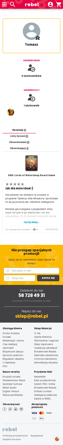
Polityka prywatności (15, 435)
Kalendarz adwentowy (46, 355)
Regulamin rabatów (13, 358)
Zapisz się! (48, 278)
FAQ (5, 366)
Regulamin (37, 435)
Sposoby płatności (13, 355)
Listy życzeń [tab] (18, 136)
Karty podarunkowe (45, 380)
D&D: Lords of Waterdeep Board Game (31, 175)
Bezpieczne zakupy (13, 351)
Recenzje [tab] (18, 130)
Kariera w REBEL (42, 398)
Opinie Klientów (43, 336)
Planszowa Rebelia (13, 394)
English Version (11, 391)
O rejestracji (9, 362)
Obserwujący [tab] (19, 148)
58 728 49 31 (31, 295)
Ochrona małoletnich (45, 358)
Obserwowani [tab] (19, 142)
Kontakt (7, 336)
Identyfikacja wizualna (46, 362)
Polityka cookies (43, 391)
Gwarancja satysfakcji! (45, 347)
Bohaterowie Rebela (45, 351)
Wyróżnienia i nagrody (46, 340)
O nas (37, 333)
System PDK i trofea (44, 383)
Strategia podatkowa (45, 394)
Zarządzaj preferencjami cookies (57, 438)
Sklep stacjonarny (43, 344)
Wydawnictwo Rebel (14, 380)
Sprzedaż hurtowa (12, 383)
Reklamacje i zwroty (13, 340)
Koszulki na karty (11, 376)
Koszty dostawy (11, 333)
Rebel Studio (10, 387)
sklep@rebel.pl (31, 316)
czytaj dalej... (32, 222)
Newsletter (40, 376)
